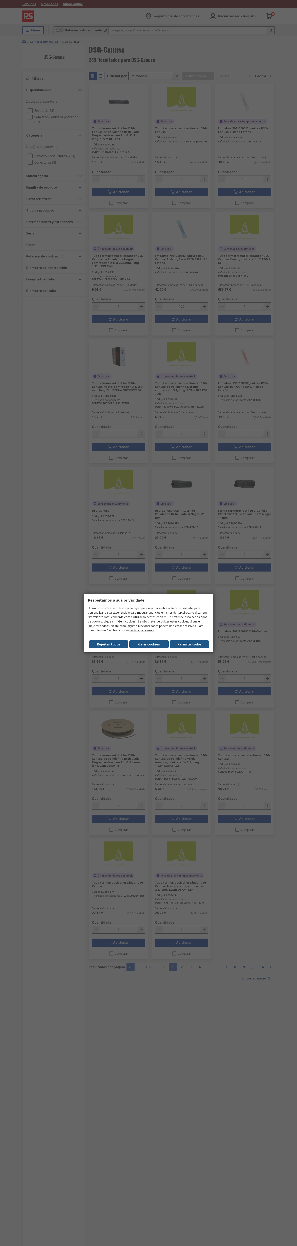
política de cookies (142, 630)
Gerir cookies (149, 644)
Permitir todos (189, 644)
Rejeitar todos (108, 644)
